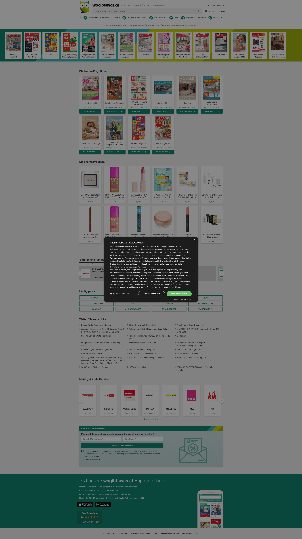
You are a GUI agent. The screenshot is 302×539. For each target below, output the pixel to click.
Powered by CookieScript (182, 300)
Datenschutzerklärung (172, 287)
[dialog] (151, 269)
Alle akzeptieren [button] (179, 293)
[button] (119, 293)
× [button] (194, 239)
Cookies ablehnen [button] (151, 293)
